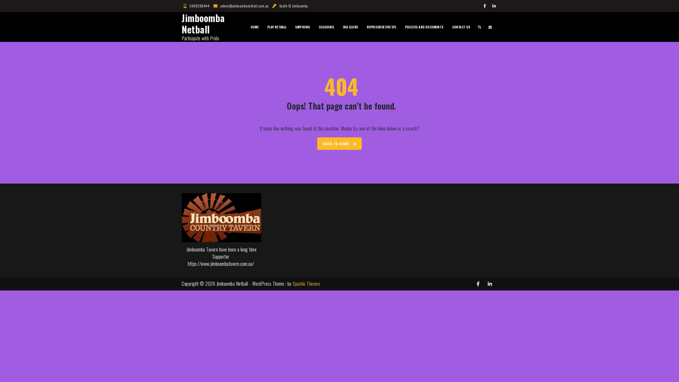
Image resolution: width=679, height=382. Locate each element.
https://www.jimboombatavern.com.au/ (221, 263)
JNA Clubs (350, 27)
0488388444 (200, 5)
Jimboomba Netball (203, 23)
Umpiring (302, 27)
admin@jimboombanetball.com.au (244, 5)
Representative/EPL (382, 27)
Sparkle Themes (306, 283)
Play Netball (276, 27)
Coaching (326, 27)
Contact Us (461, 27)
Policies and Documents (424, 27)
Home (255, 27)
